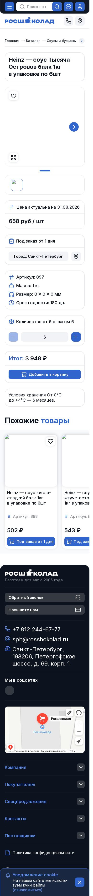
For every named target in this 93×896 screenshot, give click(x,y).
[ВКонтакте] (9, 690)
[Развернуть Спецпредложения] (81, 801)
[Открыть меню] (9, 6)
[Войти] (80, 6)
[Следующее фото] (74, 127)
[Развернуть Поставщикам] (81, 835)
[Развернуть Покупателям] (81, 784)
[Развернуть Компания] (81, 767)
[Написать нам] (68, 6)
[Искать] (57, 6)
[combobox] (36, 6)
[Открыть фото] (13, 157)
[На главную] (29, 20)
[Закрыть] (79, 882)
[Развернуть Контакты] (81, 818)
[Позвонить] (68, 21)
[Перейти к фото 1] (45, 170)
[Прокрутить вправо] (82, 41)
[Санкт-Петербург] (80, 21)
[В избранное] (13, 96)
